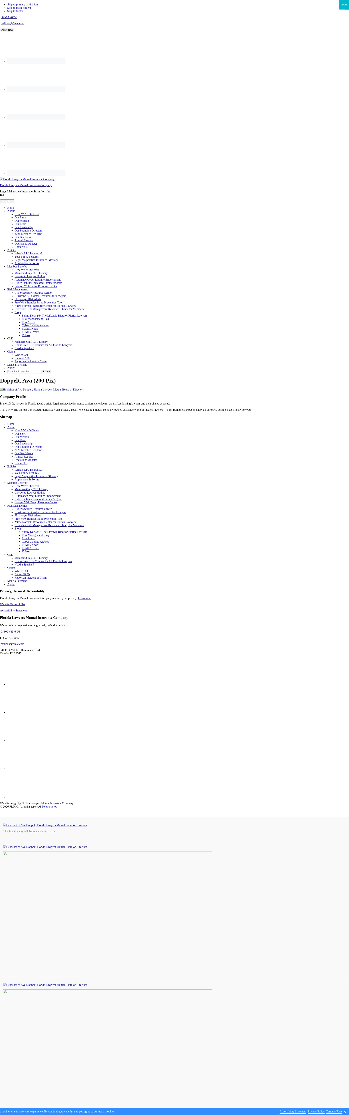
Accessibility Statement (13, 610)
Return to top (49, 806)
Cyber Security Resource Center (33, 508)
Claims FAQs (22, 574)
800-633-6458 (9, 17)
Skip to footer (15, 11)
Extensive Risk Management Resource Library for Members (49, 525)
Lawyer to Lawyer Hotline (30, 492)
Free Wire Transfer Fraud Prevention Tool (39, 518)
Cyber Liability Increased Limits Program (38, 499)
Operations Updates (26, 459)
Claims (11, 567)
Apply (11, 584)
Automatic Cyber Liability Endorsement (38, 495)
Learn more (84, 598)
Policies (11, 466)
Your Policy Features (27, 472)
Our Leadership (24, 443)
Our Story (20, 433)
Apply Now (7, 30)
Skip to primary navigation (22, 4)
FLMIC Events (30, 548)
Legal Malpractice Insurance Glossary (36, 476)
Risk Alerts (28, 538)
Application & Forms (27, 479)
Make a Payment (17, 580)
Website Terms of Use (12, 604)
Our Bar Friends (24, 453)
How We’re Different (27, 430)
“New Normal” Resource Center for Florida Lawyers (45, 522)
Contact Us (21, 463)
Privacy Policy (316, 1111)
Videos (26, 551)
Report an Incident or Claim (31, 577)
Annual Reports (24, 456)
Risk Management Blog (35, 535)
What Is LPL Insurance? (28, 469)
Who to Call (22, 571)
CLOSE (344, 4)
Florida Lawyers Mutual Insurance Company (26, 185)
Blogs (18, 528)
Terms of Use (334, 1111)
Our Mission (22, 436)
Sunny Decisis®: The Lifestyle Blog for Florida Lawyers (54, 531)
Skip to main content (19, 7)
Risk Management (17, 505)
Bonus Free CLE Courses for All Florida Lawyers (43, 561)
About (11, 427)
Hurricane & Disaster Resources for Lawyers (40, 512)
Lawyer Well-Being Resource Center (36, 502)
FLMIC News (30, 544)
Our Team (20, 440)
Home (10, 423)
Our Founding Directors (28, 446)
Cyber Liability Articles (35, 541)
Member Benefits (17, 482)
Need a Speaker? (24, 564)
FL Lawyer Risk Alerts (28, 515)
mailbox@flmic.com (12, 23)
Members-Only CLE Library (31, 489)
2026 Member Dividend (28, 450)
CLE (10, 554)
